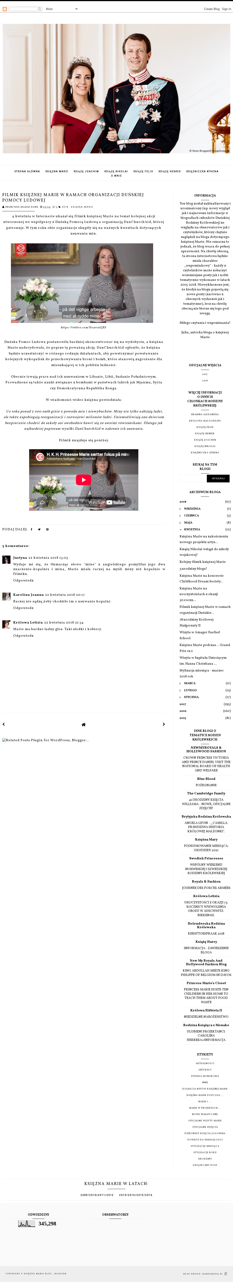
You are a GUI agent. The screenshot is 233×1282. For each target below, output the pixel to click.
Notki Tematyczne (205, 1114)
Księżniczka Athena (202, 171)
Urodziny (205, 1158)
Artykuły (205, 1069)
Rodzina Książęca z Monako (206, 1025)
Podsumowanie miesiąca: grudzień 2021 (206, 848)
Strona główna (27, 171)
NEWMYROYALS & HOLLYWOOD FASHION (206, 750)
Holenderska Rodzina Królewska (206, 925)
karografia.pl (213, 1274)
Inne (205, 1082)
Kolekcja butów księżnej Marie (205, 1088)
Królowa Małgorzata (205, 420)
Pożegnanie (206, 785)
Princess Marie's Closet (206, 983)
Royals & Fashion (206, 881)
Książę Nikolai (116, 171)
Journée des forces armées (206, 888)
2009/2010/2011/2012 (97, 1195)
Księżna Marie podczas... (205, 1095)
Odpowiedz (23, 580)
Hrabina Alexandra (205, 414)
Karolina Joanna (28, 595)
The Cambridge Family (206, 793)
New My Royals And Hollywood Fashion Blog (206, 962)
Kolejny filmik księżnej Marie (203, 562)
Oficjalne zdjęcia (205, 1127)
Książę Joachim (86, 171)
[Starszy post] (164, 724)
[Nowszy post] (3, 724)
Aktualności (205, 1063)
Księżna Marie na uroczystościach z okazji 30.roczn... (199, 594)
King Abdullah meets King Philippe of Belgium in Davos (206, 972)
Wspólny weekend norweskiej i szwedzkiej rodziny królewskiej (206, 869)
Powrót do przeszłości (205, 1139)
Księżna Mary (206, 839)
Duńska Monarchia (205, 1076)
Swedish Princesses (206, 858)
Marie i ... (205, 1101)
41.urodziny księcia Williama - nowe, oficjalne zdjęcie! (206, 804)
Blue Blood (206, 779)
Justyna (20, 558)
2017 (205, 374)
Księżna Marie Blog (38, 1274)
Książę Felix (143, 171)
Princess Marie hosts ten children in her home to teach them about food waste (206, 996)
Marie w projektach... (205, 1108)
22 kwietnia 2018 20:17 (65, 595)
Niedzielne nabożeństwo (206, 1017)
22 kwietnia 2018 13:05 (48, 558)
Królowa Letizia (28, 622)
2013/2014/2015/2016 (135, 1195)
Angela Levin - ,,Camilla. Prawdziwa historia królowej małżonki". (206, 827)
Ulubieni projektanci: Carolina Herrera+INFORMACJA (206, 1035)
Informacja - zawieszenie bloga (206, 950)
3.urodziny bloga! (193, 568)
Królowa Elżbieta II (206, 1010)
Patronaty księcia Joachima (205, 1133)
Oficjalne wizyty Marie (205, 1120)
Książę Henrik (170, 171)
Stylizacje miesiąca (205, 1146)
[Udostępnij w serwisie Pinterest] (47, 530)
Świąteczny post (205, 1165)
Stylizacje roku (205, 1152)
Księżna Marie (57, 171)
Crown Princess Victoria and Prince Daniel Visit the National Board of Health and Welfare (206, 764)
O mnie (116, 176)
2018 (65, 207)
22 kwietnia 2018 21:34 (64, 622)
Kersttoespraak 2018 (206, 933)
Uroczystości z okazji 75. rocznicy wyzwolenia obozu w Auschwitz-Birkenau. (206, 909)
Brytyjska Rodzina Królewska (206, 816)
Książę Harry (206, 942)
